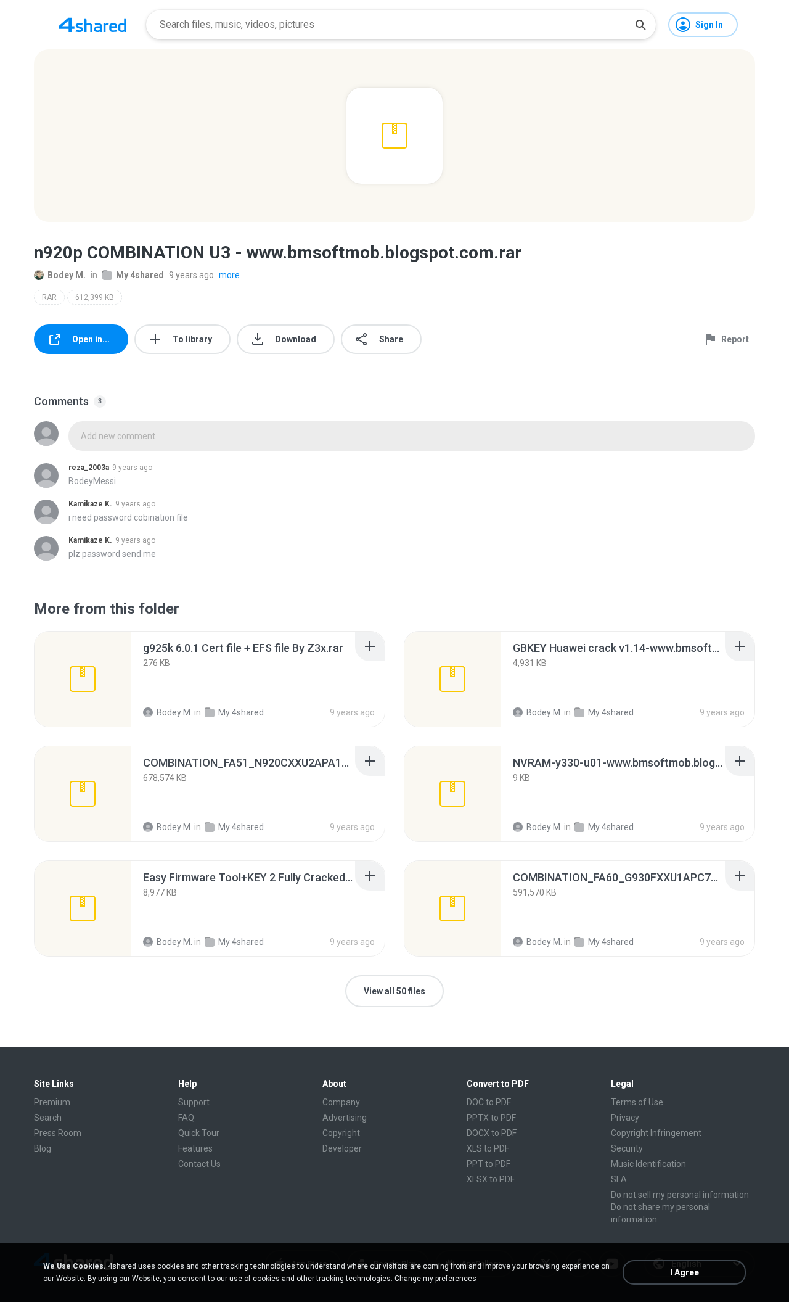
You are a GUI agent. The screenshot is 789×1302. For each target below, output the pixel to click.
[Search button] (640, 24)
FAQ (186, 1118)
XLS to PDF (488, 1148)
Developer (342, 1148)
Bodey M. (66, 275)
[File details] (83, 679)
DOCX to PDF (492, 1133)
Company (341, 1102)
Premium (52, 1102)
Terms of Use (637, 1102)
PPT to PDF (488, 1164)
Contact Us (199, 1164)
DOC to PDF (489, 1102)
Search (48, 1118)
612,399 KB (94, 297)
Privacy (625, 1118)
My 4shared (140, 275)
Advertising (344, 1118)
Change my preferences (435, 1278)
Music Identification (648, 1164)
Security (627, 1148)
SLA (619, 1179)
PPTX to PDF (491, 1118)
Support (194, 1102)
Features (195, 1148)
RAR (49, 297)
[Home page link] (92, 24)
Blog (42, 1148)
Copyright (341, 1133)
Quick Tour (198, 1133)
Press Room (57, 1133)
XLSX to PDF (491, 1179)
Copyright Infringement (656, 1133)
